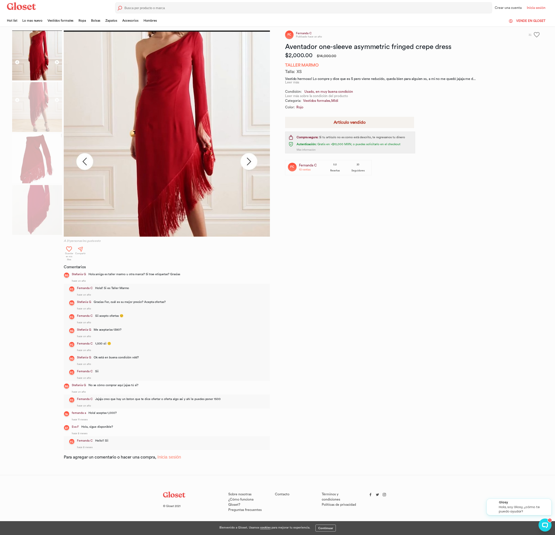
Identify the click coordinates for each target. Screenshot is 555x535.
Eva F (75, 426)
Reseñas (335, 170)
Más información (306, 149)
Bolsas (95, 20)
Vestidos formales (60, 20)
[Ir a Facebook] (370, 493)
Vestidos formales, (317, 100)
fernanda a (79, 413)
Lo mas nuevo (32, 20)
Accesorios (130, 20)
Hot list (12, 20)
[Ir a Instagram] (384, 493)
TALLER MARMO (302, 65)
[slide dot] (37, 55)
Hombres (150, 20)
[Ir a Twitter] (377, 493)
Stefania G (79, 274)
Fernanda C (85, 288)
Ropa (82, 20)
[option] (167, 134)
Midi (334, 100)
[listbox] (167, 134)
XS (299, 72)
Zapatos (111, 20)
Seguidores (358, 170)
